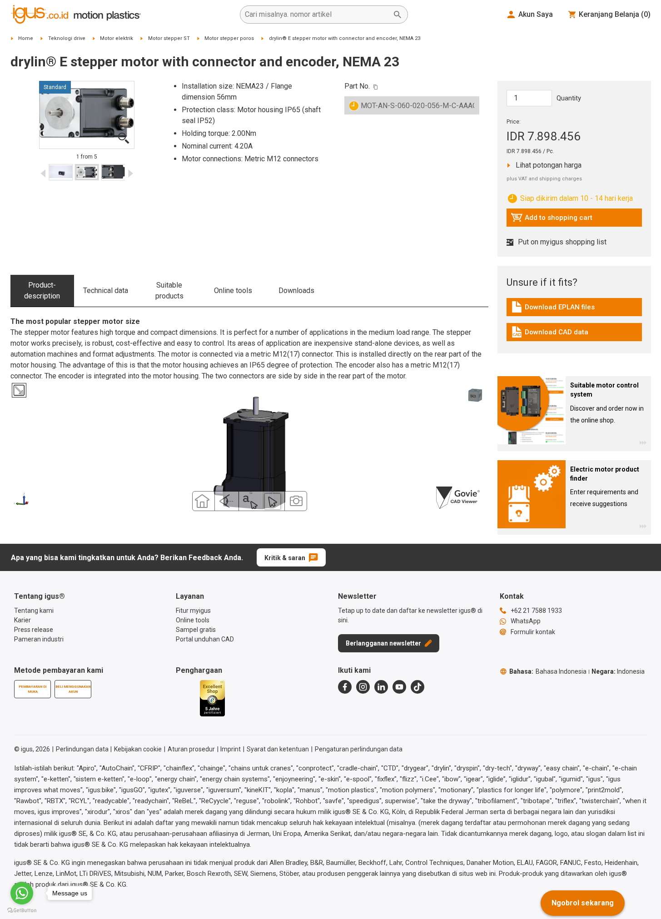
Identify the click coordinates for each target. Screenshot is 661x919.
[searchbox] (316, 14)
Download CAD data (549, 334)
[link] (574, 310)
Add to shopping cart (551, 220)
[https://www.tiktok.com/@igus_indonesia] (417, 687)
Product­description (42, 290)
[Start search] (397, 14)
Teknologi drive (66, 38)
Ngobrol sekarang (583, 903)
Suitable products (169, 290)
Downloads (296, 290)
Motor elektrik (116, 38)
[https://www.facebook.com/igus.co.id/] (345, 687)
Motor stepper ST (169, 38)
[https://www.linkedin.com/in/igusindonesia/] (381, 687)
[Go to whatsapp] (21, 893)
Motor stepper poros (229, 38)
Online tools (233, 290)
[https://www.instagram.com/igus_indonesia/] (363, 687)
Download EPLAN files (553, 309)
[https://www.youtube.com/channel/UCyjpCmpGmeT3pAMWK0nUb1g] (399, 687)
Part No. (357, 86)
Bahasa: (547, 671)
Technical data (105, 290)
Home (25, 38)
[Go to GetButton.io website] (21, 910)
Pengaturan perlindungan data (359, 749)
